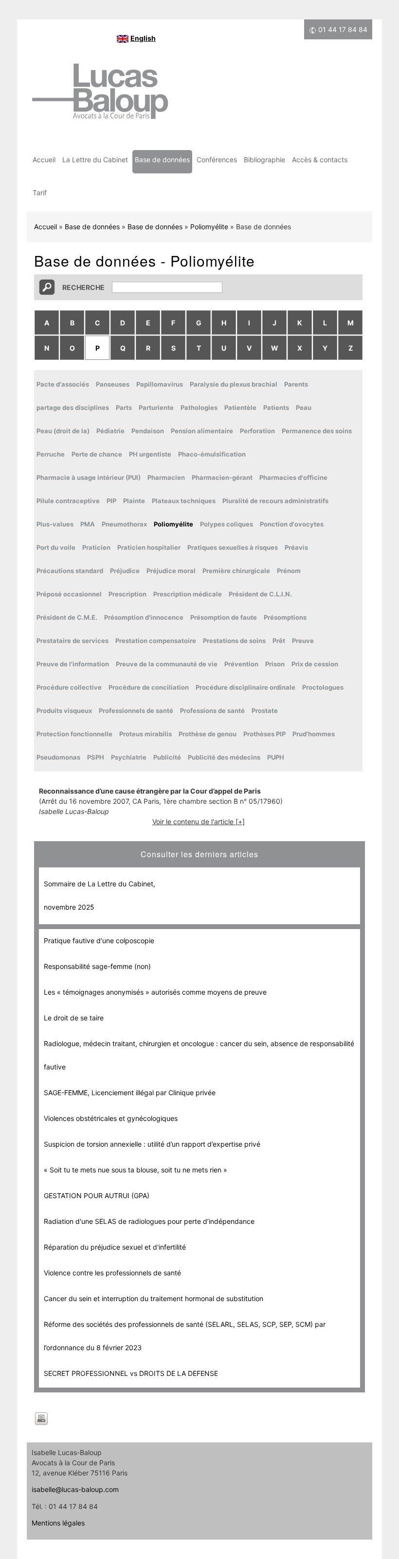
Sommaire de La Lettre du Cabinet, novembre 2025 (99, 895)
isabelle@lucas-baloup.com (75, 1489)
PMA (87, 524)
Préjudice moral (171, 571)
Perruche (50, 454)
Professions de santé (212, 710)
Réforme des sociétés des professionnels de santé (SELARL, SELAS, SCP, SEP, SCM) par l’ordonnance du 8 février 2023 (185, 1336)
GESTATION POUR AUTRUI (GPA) (96, 1195)
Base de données (162, 159)
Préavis (296, 547)
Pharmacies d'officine (293, 477)
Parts (124, 407)
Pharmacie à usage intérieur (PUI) (88, 477)
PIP (111, 501)
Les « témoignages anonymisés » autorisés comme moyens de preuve (155, 992)
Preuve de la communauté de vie (167, 664)
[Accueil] (100, 96)
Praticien (96, 547)
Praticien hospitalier (149, 547)
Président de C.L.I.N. (260, 594)
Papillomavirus (159, 384)
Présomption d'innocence (143, 617)
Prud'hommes (313, 734)
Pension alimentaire (202, 431)
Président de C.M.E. (66, 617)
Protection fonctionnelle (74, 734)
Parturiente (156, 407)
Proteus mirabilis (145, 734)
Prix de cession (314, 664)
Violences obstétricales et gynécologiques (111, 1118)
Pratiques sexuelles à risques (232, 547)
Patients (276, 407)
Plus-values (54, 524)
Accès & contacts (319, 159)
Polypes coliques (226, 524)
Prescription (127, 594)
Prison (275, 664)
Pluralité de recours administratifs (275, 501)
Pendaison (147, 431)
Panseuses (112, 384)
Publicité (167, 757)
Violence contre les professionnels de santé (112, 1273)
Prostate (265, 710)
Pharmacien (166, 477)
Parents (296, 384)
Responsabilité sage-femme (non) (97, 966)
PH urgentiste (150, 454)
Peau (303, 407)
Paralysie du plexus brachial (233, 384)
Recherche (83, 287)
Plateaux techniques (184, 501)
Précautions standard (69, 571)
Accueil (44, 159)
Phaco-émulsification (212, 454)
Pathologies (199, 407)
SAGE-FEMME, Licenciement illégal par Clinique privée (130, 1092)
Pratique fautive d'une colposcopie (99, 940)
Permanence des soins (317, 431)
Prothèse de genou (207, 734)
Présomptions (285, 617)
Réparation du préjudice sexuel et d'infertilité (115, 1247)
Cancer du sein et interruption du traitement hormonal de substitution (153, 1298)
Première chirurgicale (236, 571)
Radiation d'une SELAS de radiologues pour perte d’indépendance (149, 1221)
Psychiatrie (128, 757)
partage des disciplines (72, 407)
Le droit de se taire (74, 1018)
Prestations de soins (234, 640)
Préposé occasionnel (69, 594)
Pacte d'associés (62, 384)
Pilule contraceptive (68, 501)
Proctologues (323, 687)
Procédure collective (69, 687)
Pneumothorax (124, 524)
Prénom (289, 571)
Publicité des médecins (224, 757)
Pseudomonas (58, 757)
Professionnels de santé (136, 710)
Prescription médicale (187, 594)
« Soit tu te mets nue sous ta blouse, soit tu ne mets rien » (135, 1170)
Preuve (303, 640)
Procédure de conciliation (149, 687)
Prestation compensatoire (155, 640)
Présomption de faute (223, 617)
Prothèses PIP (264, 734)
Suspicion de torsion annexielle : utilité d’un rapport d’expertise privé (152, 1144)
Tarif (40, 192)
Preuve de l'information (72, 664)
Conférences (217, 159)
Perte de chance (97, 454)
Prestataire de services (72, 640)
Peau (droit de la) (63, 431)
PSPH (95, 757)
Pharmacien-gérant (222, 477)
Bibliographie (264, 159)
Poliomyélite (209, 226)
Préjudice (125, 571)
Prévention (241, 664)
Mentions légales (58, 1523)
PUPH (275, 757)
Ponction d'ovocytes (292, 524)
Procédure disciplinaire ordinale (245, 687)
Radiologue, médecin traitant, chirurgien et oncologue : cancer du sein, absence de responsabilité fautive (199, 1055)
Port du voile (55, 547)
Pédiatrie (110, 431)
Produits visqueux (64, 710)
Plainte (134, 501)
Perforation (257, 431)
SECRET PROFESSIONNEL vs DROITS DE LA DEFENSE (131, 1373)
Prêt (278, 640)
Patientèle (240, 407)
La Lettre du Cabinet (95, 159)
